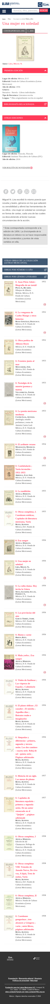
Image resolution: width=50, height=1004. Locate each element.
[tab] (25, 70)
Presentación (13, 978)
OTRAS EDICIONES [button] (13, 118)
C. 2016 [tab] (30, 31)
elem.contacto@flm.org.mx (35, 992)
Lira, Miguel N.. (22, 567)
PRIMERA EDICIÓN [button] (13, 70)
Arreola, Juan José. (24, 475)
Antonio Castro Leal (23, 425)
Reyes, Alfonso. (22, 524)
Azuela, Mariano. (23, 494)
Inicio (3, 19)
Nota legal (34, 980)
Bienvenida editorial (26, 978)
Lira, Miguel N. (15, 64)
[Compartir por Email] (33, 191)
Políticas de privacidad (21, 980)
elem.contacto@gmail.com (15, 992)
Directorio (38, 978)
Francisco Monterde (23, 847)
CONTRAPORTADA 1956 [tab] (14, 31)
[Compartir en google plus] (19, 191)
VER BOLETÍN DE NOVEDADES (16, 168)
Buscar (44, 10)
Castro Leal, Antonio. (25, 417)
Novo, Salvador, (22, 592)
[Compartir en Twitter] (12, 191)
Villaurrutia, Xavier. (24, 392)
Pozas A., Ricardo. (23, 288)
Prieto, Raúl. (21, 637)
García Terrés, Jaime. (25, 619)
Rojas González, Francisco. (27, 321)
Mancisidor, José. (23, 367)
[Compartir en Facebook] (5, 191)
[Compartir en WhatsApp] (26, 191)
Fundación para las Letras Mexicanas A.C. (20, 987)
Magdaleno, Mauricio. (25, 447)
